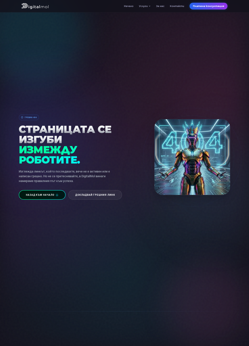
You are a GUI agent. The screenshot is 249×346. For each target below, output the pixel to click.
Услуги (143, 6)
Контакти (177, 6)
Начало (128, 6)
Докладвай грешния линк (95, 195)
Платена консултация (208, 6)
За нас (160, 6)
